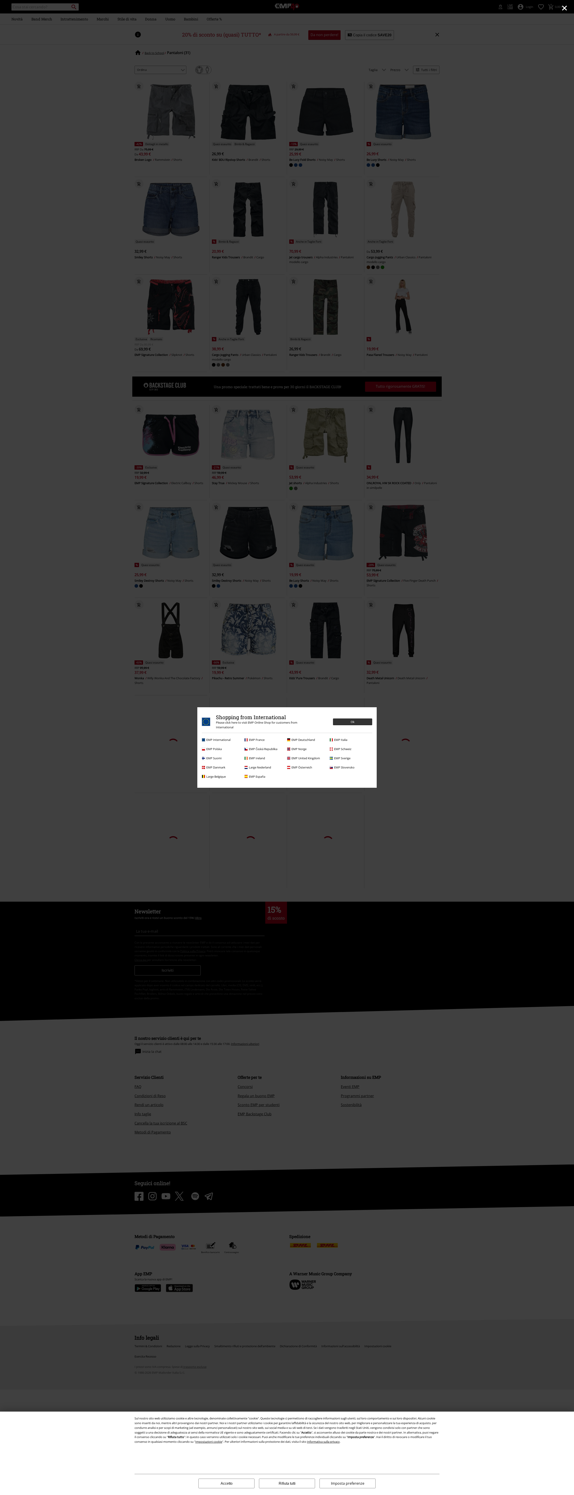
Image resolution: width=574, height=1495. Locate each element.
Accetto (227, 1483)
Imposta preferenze (347, 1483)
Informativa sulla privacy (323, 1442)
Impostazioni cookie (208, 1442)
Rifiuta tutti (287, 1483)
